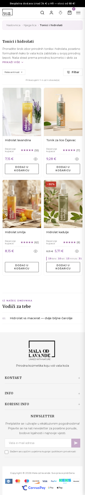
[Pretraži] (42, 12)
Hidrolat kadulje (57, 232)
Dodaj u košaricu (21, 169)
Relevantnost (14, 72)
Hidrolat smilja (15, 232)
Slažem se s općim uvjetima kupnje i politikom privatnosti (43, 451)
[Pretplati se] (75, 443)
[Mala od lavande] (42, 350)
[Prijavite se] (51, 12)
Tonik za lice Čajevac (61, 140)
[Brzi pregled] (35, 159)
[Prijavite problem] (60, 12)
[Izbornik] (78, 12)
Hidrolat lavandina (18, 140)
